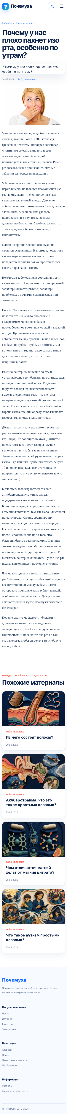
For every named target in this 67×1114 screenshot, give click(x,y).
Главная (7, 23)
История (7, 1018)
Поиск (5, 1055)
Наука (5, 1013)
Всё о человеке (24, 23)
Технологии (9, 1029)
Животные (8, 1024)
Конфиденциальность (15, 1091)
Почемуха (14, 980)
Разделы (7, 1085)
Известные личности (14, 1060)
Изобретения (10, 1065)
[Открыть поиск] (52, 6)
